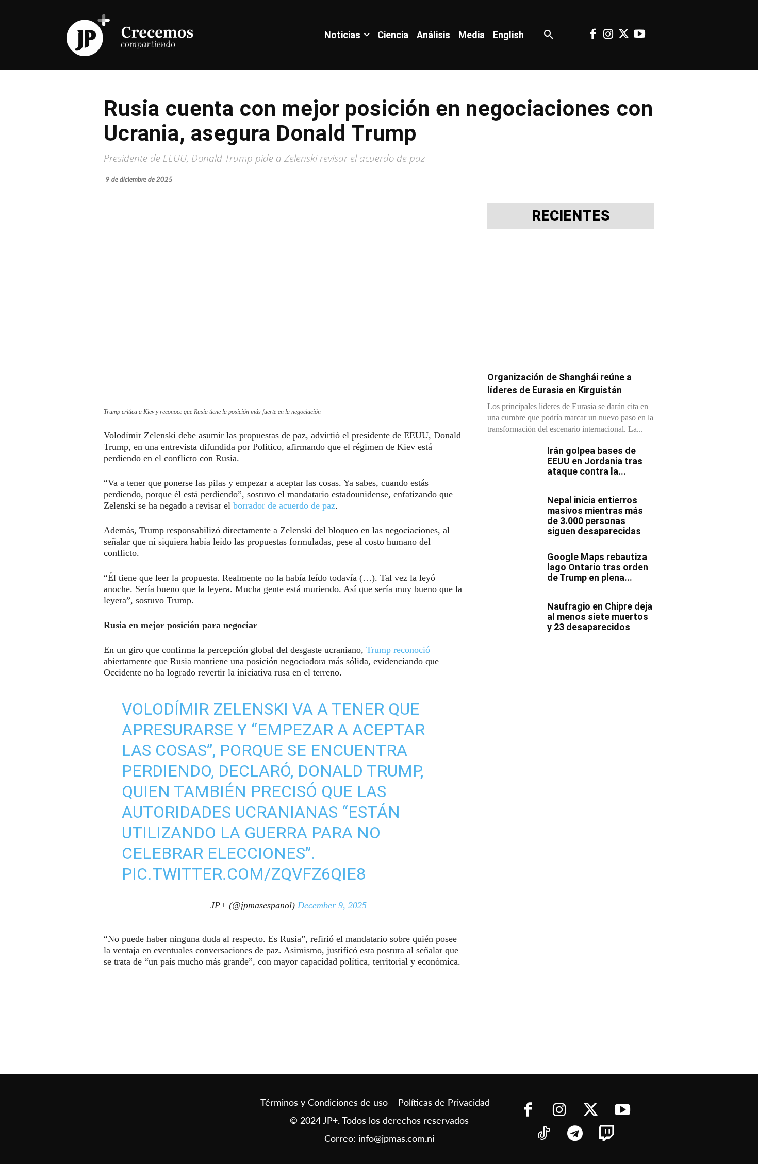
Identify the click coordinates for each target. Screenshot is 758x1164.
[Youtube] (639, 35)
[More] (356, 1010)
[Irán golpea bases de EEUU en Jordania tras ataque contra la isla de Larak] (513, 464)
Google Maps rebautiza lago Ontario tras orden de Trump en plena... (597, 567)
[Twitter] (624, 35)
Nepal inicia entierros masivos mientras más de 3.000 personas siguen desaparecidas (595, 515)
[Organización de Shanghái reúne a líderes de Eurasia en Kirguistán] (570, 303)
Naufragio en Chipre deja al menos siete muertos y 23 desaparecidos (599, 616)
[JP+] (130, 35)
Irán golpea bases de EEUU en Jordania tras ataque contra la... (594, 461)
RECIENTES (571, 216)
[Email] (308, 1010)
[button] (548, 35)
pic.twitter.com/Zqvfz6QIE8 (244, 874)
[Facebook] (592, 35)
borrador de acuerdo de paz (284, 505)
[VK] (284, 1010)
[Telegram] (236, 1010)
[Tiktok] (544, 1134)
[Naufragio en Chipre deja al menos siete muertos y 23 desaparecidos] (513, 619)
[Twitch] (607, 1134)
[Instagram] (608, 35)
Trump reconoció (398, 650)
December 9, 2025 (332, 905)
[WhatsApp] (260, 1010)
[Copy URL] (331, 1010)
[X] (213, 1010)
